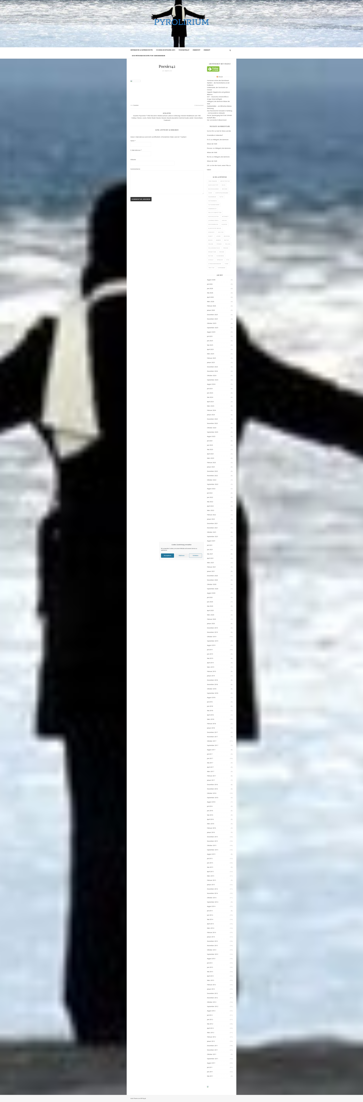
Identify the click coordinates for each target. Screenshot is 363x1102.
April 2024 (210, 401)
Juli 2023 (210, 441)
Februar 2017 (211, 776)
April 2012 (210, 1028)
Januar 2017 (211, 780)
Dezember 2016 (212, 784)
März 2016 (210, 824)
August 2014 (211, 906)
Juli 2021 (210, 545)
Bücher (224, 189)
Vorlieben (195, 555)
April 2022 (210, 506)
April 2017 (210, 767)
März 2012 (210, 1032)
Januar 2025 (211, 362)
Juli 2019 (210, 650)
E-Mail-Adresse (136, 150)
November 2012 (212, 998)
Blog (223, 185)
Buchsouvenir (213, 189)
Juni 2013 (210, 967)
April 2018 (210, 715)
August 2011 (211, 1063)
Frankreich (212, 208)
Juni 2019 (210, 654)
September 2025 (212, 328)
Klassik (224, 224)
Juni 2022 (210, 497)
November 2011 (212, 1050)
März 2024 (210, 406)
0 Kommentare (199, 105)
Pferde (219, 244)
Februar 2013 (211, 985)
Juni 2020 (210, 602)
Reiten (210, 256)
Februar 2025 (211, 358)
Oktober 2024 (211, 375)
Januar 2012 (211, 1041)
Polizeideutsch (214, 248)
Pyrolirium (181, 22)
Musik (210, 240)
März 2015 (210, 876)
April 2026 (210, 297)
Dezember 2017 (212, 732)
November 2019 (212, 632)
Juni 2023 (210, 445)
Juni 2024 (210, 393)
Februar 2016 (211, 828)
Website (133, 159)
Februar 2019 (211, 671)
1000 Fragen (212, 181)
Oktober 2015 (211, 845)
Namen (218, 240)
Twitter (211, 267)
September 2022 (212, 484)
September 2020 (212, 589)
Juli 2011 (210, 1067)
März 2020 (210, 615)
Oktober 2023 (211, 428)
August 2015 (211, 854)
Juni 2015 (210, 863)
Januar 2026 (211, 310)
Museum (227, 236)
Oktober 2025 (211, 323)
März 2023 (210, 458)
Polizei (227, 244)
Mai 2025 (210, 345)
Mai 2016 (210, 815)
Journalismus (213, 220)
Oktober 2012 (211, 1002)
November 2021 (212, 528)
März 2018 (210, 719)
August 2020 (211, 593)
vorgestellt (184, 50)
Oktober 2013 (211, 950)
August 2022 (211, 489)
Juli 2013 (210, 963)
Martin (209, 157)
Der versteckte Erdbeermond (216, 120)
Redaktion (212, 252)
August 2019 (211, 645)
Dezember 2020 (212, 576)
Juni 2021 (210, 549)
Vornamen (221, 267)
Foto (221, 197)
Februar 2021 (211, 567)
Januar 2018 (211, 728)
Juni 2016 (210, 811)
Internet (225, 216)
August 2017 (211, 750)
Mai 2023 (210, 449)
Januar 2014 (211, 937)
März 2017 (210, 771)
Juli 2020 (210, 597)
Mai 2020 (210, 606)
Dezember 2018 (212, 680)
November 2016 (212, 789)
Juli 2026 (210, 284)
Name (132, 141)
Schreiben (220, 256)
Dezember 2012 (212, 993)
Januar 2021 (211, 571)
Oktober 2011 (211, 1054)
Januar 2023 (211, 467)
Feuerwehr (212, 197)
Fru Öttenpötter (214, 212)
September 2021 (212, 536)
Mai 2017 (210, 763)
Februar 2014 (211, 932)
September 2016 (212, 797)
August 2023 (211, 436)
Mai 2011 (210, 1076)
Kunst (210, 236)
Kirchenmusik (213, 224)
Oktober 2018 (211, 689)
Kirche (224, 220)
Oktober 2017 (211, 741)
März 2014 (210, 928)
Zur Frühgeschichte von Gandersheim (148, 56)
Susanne (136, 105)
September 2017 (212, 745)
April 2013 (210, 976)
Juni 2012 (210, 1019)
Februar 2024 (211, 410)
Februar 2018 (211, 723)
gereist (207, 50)
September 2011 (212, 1059)
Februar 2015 (211, 880)
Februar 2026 (211, 306)
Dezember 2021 (212, 523)
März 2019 (210, 667)
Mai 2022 (210, 502)
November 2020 (212, 580)
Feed (221, 77)
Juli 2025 (210, 336)
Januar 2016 (211, 832)
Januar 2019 (211, 676)
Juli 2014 (210, 911)
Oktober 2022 (211, 480)
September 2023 (212, 432)
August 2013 (211, 958)
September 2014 (212, 902)
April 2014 (210, 924)
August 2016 (211, 802)
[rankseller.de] (220, 1086)
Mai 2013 (210, 972)
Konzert (211, 232)
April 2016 (210, 819)
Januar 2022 (211, 519)
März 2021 (210, 562)
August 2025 (211, 332)
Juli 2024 (210, 388)
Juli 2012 (210, 1015)
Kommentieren (135, 169)
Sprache (220, 260)
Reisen (222, 252)
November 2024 (212, 371)
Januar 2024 (211, 415)
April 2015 (210, 871)
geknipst (196, 50)
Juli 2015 (210, 858)
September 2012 (212, 1006)
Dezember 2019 (212, 628)
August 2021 (211, 541)
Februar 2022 (211, 515)
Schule (210, 260)
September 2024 (212, 380)
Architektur (225, 181)
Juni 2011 (210, 1072)
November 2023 (212, 423)
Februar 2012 (211, 1037)
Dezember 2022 (212, 471)
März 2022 (210, 510)
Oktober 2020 (211, 584)
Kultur (220, 232)
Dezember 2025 (212, 314)
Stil (227, 260)
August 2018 (211, 697)
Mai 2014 (210, 919)
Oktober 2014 (211, 898)
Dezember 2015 (212, 837)
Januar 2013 (211, 989)
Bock (208, 139)
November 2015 (212, 841)
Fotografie (212, 200)
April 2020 (210, 610)
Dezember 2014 (212, 889)
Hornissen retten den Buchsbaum (218, 80)
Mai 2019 (210, 658)
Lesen (218, 236)
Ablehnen (181, 555)
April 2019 (210, 663)
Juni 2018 (210, 706)
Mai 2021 (210, 554)
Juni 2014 (210, 915)
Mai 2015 (210, 867)
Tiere (226, 263)
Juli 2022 (210, 493)
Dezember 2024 (212, 367)
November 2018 (212, 684)
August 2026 (211, 280)
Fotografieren (213, 204)
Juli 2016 (210, 806)
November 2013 (212, 945)
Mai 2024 (210, 397)
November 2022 (212, 475)
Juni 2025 (210, 341)
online (210, 244)
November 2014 (212, 893)
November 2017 (212, 737)
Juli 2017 (210, 754)
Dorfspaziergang (222, 193)
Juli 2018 (210, 702)
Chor (210, 193)
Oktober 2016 (211, 793)
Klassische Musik (214, 228)
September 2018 (212, 693)
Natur (226, 240)
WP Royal (143, 1098)
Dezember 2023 (212, 419)
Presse (225, 248)
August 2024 (211, 384)
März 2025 (210, 354)
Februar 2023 (211, 462)
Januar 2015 (211, 884)
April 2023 (210, 454)
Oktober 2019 (211, 636)
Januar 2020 (211, 623)
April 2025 (210, 349)
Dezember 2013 (212, 941)
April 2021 (210, 558)
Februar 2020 (211, 619)
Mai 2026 (210, 293)
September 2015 (212, 850)
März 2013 (210, 980)
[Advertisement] (167, 76)
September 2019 (212, 641)
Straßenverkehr (214, 263)
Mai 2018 (210, 710)
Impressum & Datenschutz (141, 50)
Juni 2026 (210, 288)
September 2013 (212, 954)
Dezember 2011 (212, 1045)
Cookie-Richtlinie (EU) (165, 50)
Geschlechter (213, 216)
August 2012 (211, 1011)
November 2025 (212, 319)
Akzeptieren (167, 555)
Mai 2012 (210, 1024)
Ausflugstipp (213, 185)
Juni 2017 (210, 758)
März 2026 (210, 301)
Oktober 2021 (211, 532)
